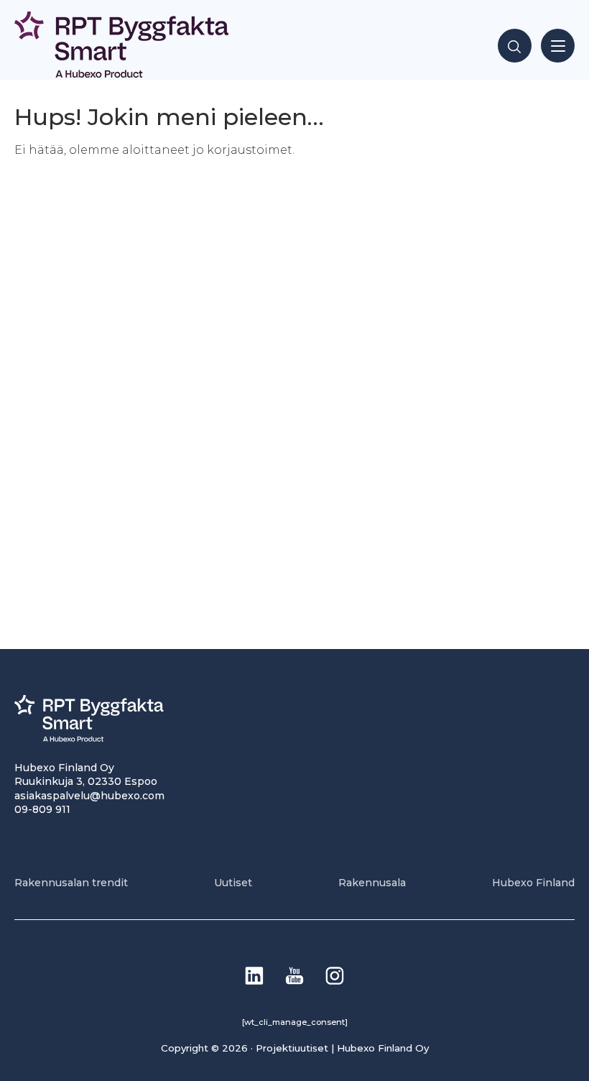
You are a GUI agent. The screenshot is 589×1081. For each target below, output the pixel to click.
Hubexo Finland (533, 882)
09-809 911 (42, 809)
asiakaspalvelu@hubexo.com (89, 795)
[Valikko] (558, 46)
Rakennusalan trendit (71, 882)
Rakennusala (372, 882)
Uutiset (233, 882)
